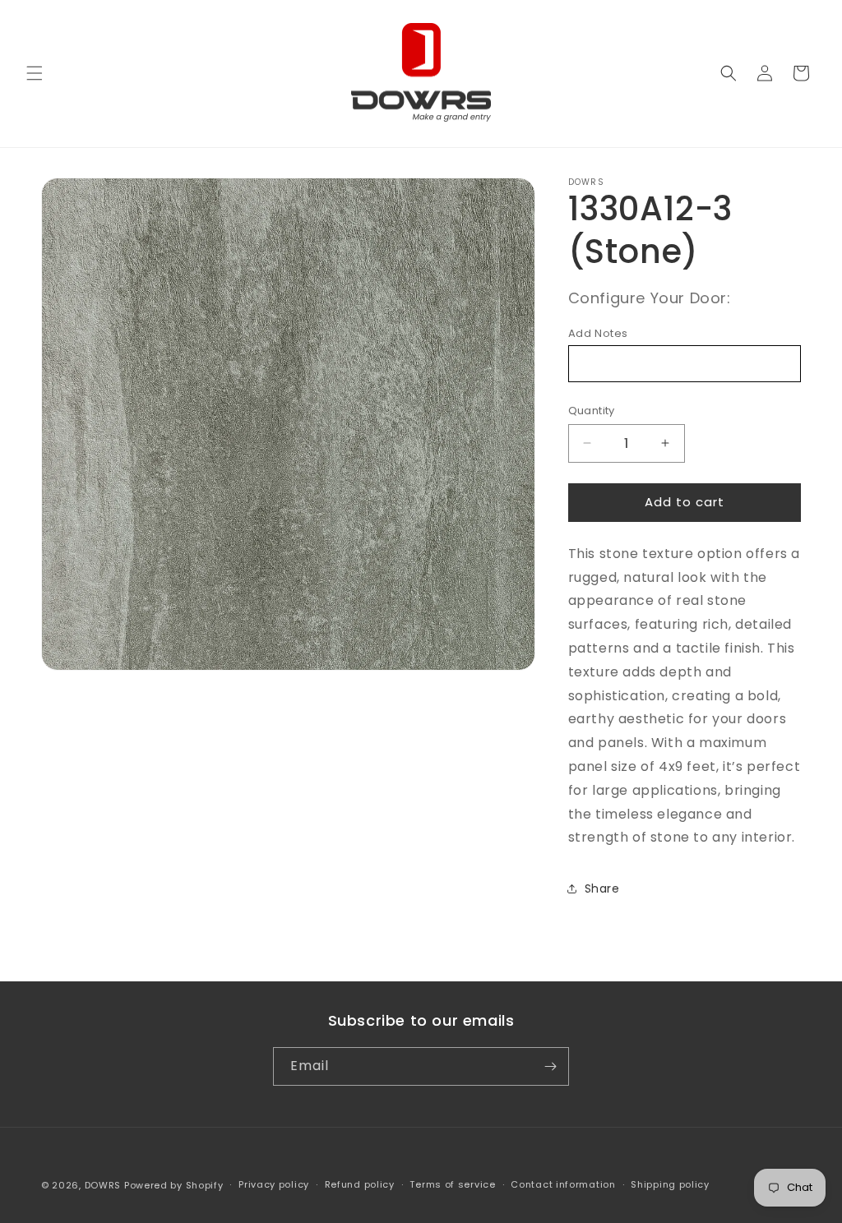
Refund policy (360, 1184)
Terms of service (452, 1184)
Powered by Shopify (174, 1185)
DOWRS (103, 1185)
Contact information (563, 1184)
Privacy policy (273, 1184)
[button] (34, 73)
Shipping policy (670, 1184)
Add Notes (598, 333)
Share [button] (602, 888)
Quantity (591, 410)
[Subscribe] (550, 1066)
